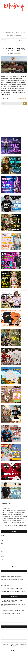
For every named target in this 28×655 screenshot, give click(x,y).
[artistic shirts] (11, 184)
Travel (18, 45)
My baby (3, 551)
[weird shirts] (11, 260)
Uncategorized (4, 562)
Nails (2, 554)
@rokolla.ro (6, 508)
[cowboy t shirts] (11, 356)
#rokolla (21, 522)
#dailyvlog (16, 522)
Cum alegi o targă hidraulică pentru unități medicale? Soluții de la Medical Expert (13, 605)
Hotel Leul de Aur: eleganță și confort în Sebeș (14, 49)
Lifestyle (14, 45)
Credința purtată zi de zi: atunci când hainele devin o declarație (13, 615)
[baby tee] (11, 299)
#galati (10, 522)
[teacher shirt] (11, 241)
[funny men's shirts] (11, 203)
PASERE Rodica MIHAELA (6, 575)
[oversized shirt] (11, 222)
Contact (4, 644)
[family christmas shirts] (11, 318)
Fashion (2, 540)
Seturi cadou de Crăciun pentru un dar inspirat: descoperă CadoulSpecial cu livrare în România (12, 601)
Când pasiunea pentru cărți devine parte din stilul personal (12, 610)
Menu (3, 40)
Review (2, 556)
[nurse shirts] (11, 394)
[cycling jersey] (11, 337)
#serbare (18, 520)
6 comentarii (17, 53)
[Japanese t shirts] (11, 452)
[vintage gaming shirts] (11, 433)
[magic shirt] (11, 145)
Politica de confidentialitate (20, 644)
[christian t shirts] (11, 490)
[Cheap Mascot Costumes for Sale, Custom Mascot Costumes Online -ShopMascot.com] (14, 502)
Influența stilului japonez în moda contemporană (10, 613)
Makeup (2, 548)
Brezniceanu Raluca (5, 588)
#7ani (23, 520)
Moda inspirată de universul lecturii (17, 588)
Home (9, 45)
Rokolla (14, 651)
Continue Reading (22, 98)
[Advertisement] (14, 21)
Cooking (2, 538)
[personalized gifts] (11, 471)
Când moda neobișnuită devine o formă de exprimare (11, 608)
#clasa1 (13, 520)
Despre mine (10, 644)
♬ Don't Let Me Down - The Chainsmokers (14, 525)
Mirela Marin (3, 579)
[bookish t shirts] (11, 279)
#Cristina (5, 522)
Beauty (2, 535)
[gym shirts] (11, 413)
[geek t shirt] (11, 164)
